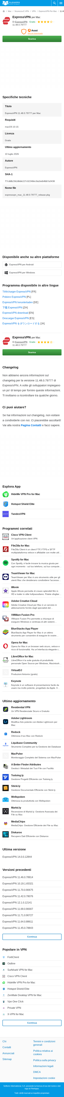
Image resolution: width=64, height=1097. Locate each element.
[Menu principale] (61, 3)
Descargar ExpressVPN (15, 318)
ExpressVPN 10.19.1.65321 (17, 883)
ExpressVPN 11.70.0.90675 (17, 890)
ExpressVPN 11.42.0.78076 (17, 896)
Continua (32, 936)
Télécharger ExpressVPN (16, 291)
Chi (4, 1041)
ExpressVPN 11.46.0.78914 (17, 877)
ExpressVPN (26, 17)
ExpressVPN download (15, 313)
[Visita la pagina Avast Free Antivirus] (32, 31)
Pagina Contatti (31, 425)
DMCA (37, 1072)
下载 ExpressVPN (12, 307)
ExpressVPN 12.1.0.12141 (17, 902)
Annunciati (8, 1053)
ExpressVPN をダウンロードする (21, 323)
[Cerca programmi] (54, 3)
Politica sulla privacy (44, 1060)
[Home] (3, 11)
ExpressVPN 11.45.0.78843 (17, 928)
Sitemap (7, 1059)
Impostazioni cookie (44, 1078)
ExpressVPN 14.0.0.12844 (17, 857)
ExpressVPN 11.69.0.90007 (17, 909)
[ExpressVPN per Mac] (6, 20)
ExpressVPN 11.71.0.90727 (17, 915)
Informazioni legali (43, 1066)
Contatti (6, 1047)
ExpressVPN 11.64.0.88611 (17, 921)
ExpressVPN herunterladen (17, 302)
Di (19, 22)
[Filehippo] (11, 3)
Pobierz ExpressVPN (14, 297)
